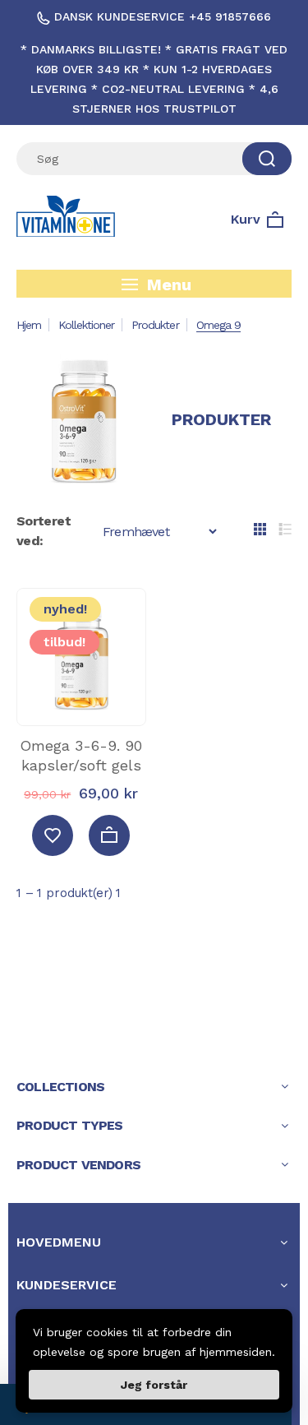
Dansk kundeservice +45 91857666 (160, 16)
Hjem (28, 324)
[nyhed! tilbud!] (81, 708)
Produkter (154, 324)
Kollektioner (86, 324)
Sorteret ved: (43, 530)
